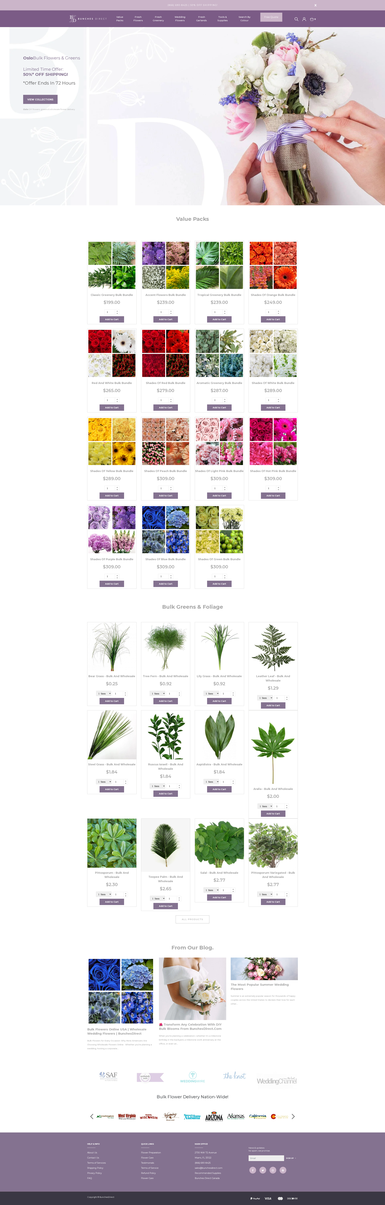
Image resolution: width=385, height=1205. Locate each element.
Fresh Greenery (158, 19)
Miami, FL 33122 (203, 1157)
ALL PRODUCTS (192, 919)
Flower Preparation (151, 1152)
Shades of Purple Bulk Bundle (111, 559)
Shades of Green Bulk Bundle (219, 559)
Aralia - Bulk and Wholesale (273, 789)
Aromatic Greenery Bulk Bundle (219, 383)
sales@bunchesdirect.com (208, 1168)
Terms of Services (96, 1163)
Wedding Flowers (180, 19)
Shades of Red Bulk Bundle (165, 383)
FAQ (89, 1178)
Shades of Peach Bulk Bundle (165, 471)
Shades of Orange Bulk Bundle (273, 295)
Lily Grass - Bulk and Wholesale (219, 676)
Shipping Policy (95, 1168)
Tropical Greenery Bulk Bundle (219, 295)
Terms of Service (150, 1168)
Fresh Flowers (138, 19)
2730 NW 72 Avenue (206, 1152)
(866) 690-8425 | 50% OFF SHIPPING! (193, 5)
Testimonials (147, 1163)
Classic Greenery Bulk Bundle (112, 295)
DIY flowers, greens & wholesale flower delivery (49, 109)
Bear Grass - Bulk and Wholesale (111, 676)
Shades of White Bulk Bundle (273, 383)
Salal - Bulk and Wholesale (219, 872)
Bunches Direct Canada (207, 1178)
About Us (92, 1152)
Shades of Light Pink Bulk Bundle (219, 471)
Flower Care (147, 1157)
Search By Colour (244, 19)
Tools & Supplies (222, 19)
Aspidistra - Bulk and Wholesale (219, 764)
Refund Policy (148, 1173)
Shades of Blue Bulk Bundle (165, 559)
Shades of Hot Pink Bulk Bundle (273, 471)
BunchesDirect (107, 1197)
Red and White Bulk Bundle (112, 383)
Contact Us (93, 1157)
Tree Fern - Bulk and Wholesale (165, 676)
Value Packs (119, 19)
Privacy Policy (94, 1173)
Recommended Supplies (208, 1173)
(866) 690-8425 (203, 1163)
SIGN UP (290, 1158)
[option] (192, 116)
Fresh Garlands (201, 19)
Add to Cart (112, 319)
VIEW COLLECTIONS (40, 99)
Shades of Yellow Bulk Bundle (111, 471)
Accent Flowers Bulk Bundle (165, 295)
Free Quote (271, 17)
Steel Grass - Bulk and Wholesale (112, 764)
